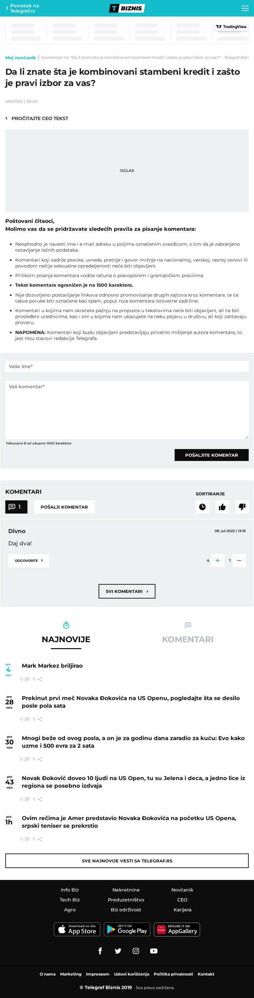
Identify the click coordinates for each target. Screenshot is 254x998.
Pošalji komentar (64, 507)
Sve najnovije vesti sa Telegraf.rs (127, 860)
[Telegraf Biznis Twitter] (118, 951)
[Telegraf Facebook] (100, 951)
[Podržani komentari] (222, 507)
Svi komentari (127, 591)
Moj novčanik (20, 57)
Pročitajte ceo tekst (36, 118)
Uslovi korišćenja (131, 974)
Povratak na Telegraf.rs (24, 8)
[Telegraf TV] (153, 951)
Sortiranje (210, 493)
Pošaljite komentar (211, 455)
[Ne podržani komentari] (242, 507)
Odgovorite (29, 560)
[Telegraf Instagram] (136, 951)
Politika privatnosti (173, 974)
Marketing (70, 974)
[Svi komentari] (202, 507)
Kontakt (206, 974)
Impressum (97, 974)
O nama (48, 974)
